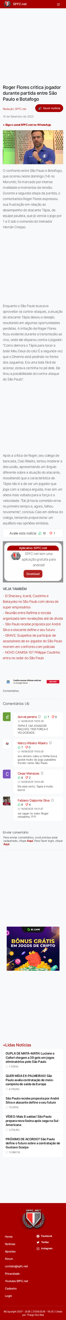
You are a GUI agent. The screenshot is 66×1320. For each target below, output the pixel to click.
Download (33, 574)
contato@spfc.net (16, 1266)
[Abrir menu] (58, 4)
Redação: (14, 109)
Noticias (10, 1244)
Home (8, 1236)
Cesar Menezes (28, 773)
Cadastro (11, 1288)
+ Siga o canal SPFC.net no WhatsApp (27, 124)
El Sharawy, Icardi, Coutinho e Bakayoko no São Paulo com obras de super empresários (30, 601)
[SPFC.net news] (33, 682)
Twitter (45, 1242)
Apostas (10, 1251)
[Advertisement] (33, 44)
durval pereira (27, 717)
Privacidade (12, 1273)
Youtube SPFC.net (16, 1281)
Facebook (46, 1235)
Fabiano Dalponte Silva (34, 800)
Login (8, 1296)
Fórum (9, 1259)
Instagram (47, 1248)
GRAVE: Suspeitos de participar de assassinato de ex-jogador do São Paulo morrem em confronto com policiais (32, 641)
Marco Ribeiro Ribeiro (33, 743)
